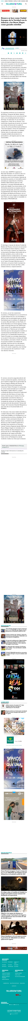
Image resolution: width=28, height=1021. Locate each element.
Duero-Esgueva (5, 979)
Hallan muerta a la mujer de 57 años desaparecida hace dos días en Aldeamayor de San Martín (15, 706)
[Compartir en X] (14, 53)
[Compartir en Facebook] (11, 53)
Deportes (4, 966)
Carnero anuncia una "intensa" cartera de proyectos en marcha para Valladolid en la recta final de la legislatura (16, 636)
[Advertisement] (14, 364)
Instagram (4, 447)
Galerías (16, 966)
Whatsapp (21, 445)
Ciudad (6, 1)
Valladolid (4, 962)
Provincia (10, 1)
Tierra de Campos (6, 974)
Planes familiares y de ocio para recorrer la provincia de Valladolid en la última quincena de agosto (13, 937)
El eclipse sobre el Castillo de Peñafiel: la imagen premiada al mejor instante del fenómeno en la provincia (14, 893)
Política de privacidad (20, 976)
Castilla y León (17, 1)
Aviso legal (17, 974)
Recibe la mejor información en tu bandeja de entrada (12, 451)
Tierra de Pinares (6, 973)
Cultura (10, 964)
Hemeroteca (6, 983)
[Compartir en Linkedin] (22, 53)
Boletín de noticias (14, 983)
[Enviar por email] (8, 53)
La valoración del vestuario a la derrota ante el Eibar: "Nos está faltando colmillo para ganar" (16, 648)
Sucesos (23, 1)
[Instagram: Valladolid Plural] (18, 48)
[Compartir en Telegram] (19, 53)
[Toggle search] (26, 4)
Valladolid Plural (10, 48)
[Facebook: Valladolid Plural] (17, 48)
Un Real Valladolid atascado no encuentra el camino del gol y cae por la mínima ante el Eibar (16, 654)
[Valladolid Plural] (14, 4)
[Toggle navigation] (2, 4)
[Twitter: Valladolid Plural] (15, 48)
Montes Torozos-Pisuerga (6, 977)
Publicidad (22, 983)
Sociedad (16, 964)
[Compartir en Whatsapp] (25, 53)
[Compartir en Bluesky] (17, 53)
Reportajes (10, 966)
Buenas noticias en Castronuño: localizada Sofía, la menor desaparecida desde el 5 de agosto (16, 712)
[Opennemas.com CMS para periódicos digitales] (14, 1012)
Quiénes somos (18, 973)
